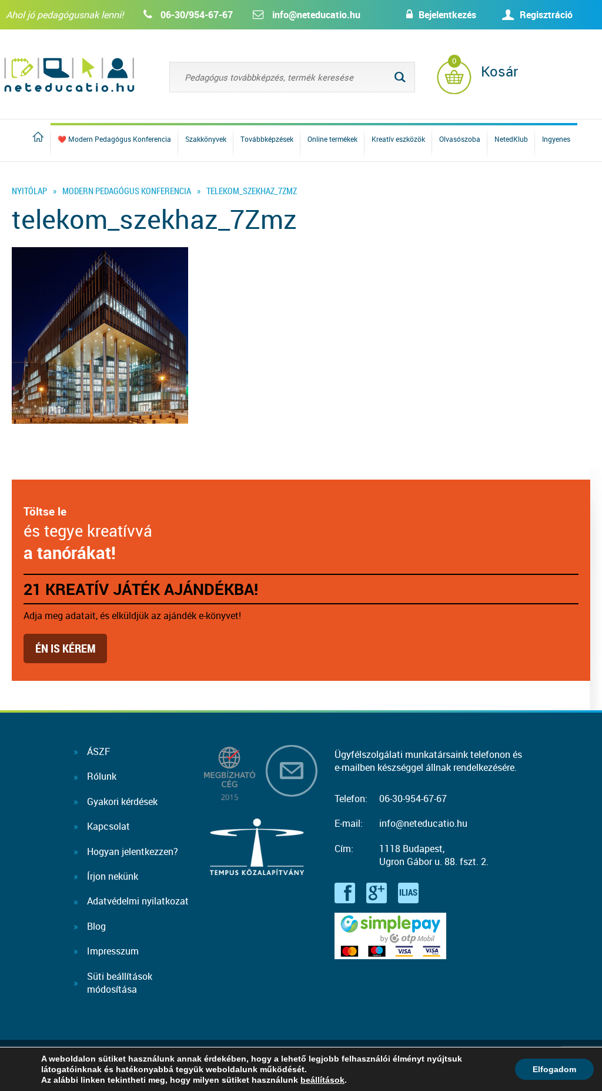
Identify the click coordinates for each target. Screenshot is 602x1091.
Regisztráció (546, 14)
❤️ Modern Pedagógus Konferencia (114, 139)
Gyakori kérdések (122, 801)
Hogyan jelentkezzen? (132, 851)
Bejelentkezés (447, 14)
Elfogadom (554, 1069)
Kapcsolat (108, 826)
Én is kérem (65, 648)
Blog (96, 926)
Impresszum (113, 950)
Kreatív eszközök (398, 139)
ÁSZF (98, 751)
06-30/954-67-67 (196, 14)
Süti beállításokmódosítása (119, 983)
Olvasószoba (459, 139)
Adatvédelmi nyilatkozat (138, 900)
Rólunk (101, 776)
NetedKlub (511, 139)
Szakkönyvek (205, 139)
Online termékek (332, 139)
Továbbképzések (266, 139)
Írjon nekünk (112, 876)
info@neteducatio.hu (316, 14)
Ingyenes (556, 139)
